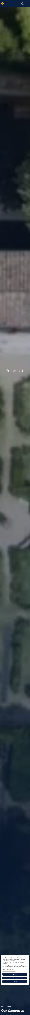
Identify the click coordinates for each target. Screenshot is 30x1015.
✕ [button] (27, 957)
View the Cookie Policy (7, 969)
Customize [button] (15, 981)
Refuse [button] (14, 978)
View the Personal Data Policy (9, 971)
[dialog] (15, 970)
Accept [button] (15, 974)
